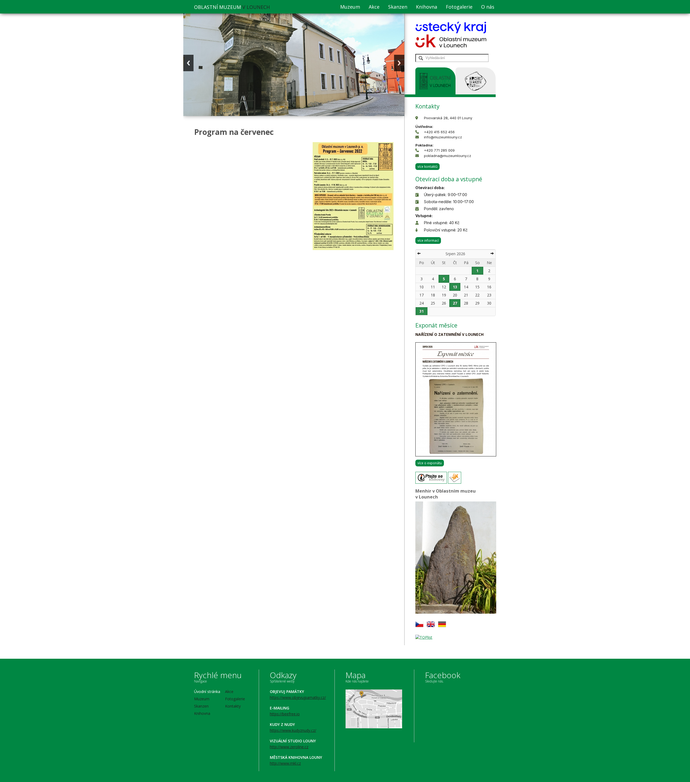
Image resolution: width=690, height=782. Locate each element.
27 (455, 303)
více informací (428, 240)
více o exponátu (430, 463)
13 (455, 286)
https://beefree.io (285, 713)
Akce (374, 7)
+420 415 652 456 (439, 132)
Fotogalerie (459, 7)
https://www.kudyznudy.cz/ (293, 730)
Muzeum (350, 7)
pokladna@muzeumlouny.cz (447, 155)
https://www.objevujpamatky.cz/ (298, 697)
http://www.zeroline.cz (289, 746)
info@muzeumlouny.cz (443, 137)
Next (399, 63)
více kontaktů (427, 166)
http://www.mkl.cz (285, 763)
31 (421, 311)
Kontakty (233, 706)
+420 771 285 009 (439, 150)
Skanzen (397, 7)
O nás (487, 7)
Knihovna (426, 7)
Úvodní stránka (207, 691)
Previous (188, 63)
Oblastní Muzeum (232, 7)
